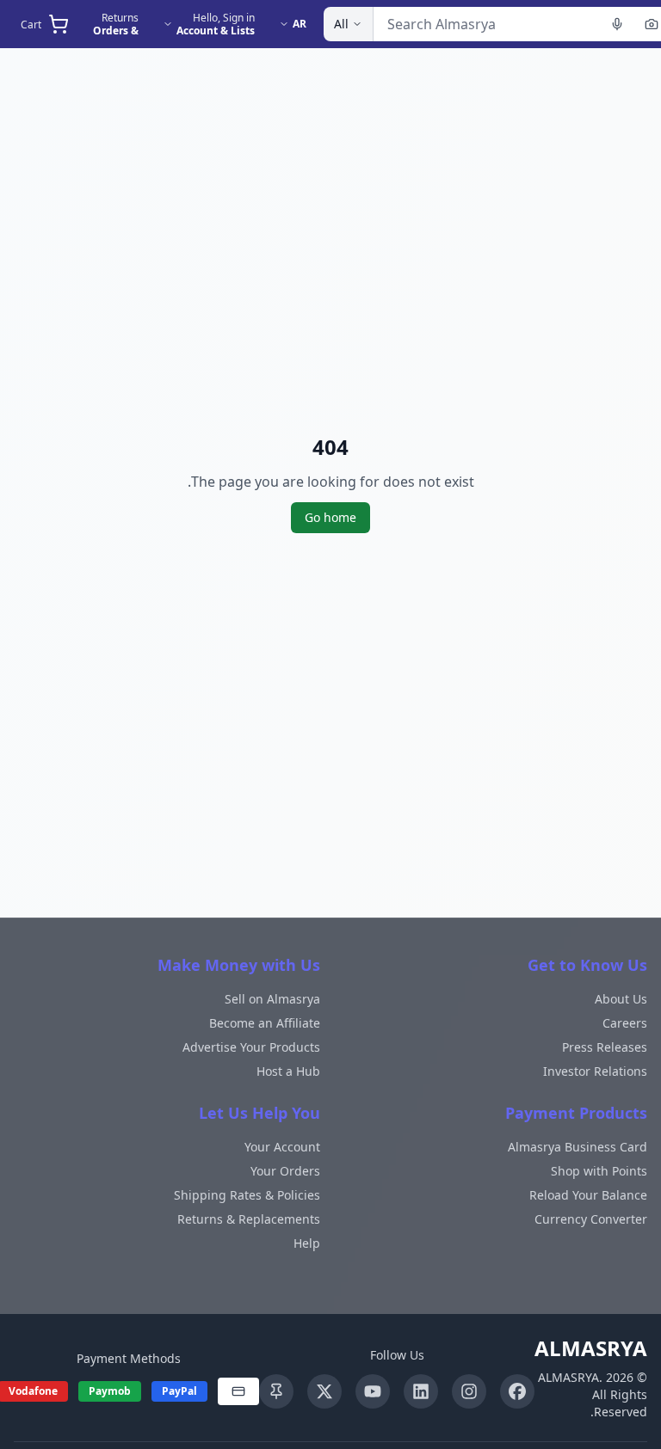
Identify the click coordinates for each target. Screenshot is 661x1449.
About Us (621, 999)
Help (306, 1243)
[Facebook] (517, 1391)
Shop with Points (599, 1171)
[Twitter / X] (324, 1391)
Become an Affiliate (264, 1023)
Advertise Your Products (251, 1047)
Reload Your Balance (588, 1195)
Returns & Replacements (248, 1219)
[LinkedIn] (421, 1391)
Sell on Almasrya (272, 999)
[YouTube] (372, 1391)
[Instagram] (469, 1391)
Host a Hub (288, 1071)
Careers (624, 1023)
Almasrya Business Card (577, 1147)
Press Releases (604, 1047)
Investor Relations (595, 1071)
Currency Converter (590, 1219)
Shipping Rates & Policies (247, 1195)
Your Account (282, 1147)
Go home (330, 517)
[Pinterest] (276, 1391)
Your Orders (285, 1171)
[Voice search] (617, 24)
